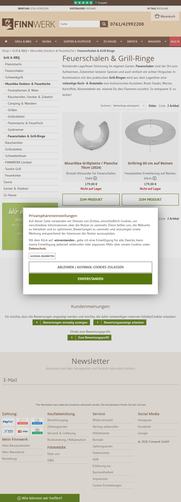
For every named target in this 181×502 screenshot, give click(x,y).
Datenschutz (37, 248)
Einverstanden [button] (90, 278)
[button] (42, 256)
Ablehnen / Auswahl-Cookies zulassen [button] (90, 267)
